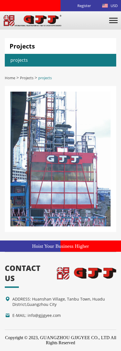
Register (84, 5)
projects (19, 60)
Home (10, 77)
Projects (26, 77)
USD (114, 5)
